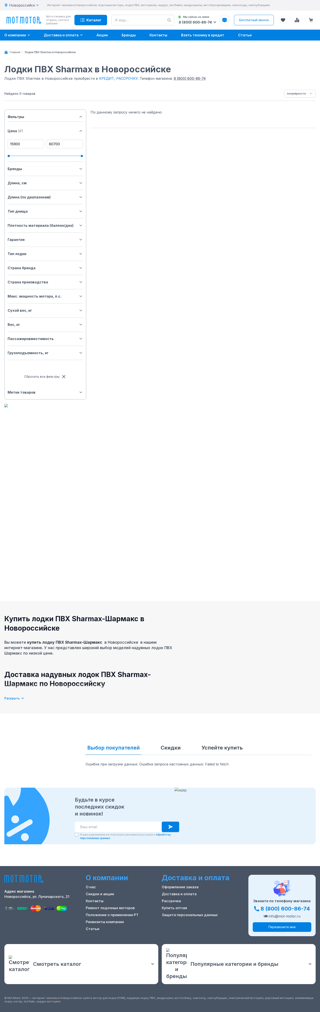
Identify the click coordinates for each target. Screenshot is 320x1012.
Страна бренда (21, 268)
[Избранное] (283, 20)
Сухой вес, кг (20, 310)
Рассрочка (171, 901)
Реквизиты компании (105, 922)
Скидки (171, 748)
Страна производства (28, 282)
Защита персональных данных (190, 915)
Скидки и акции (100, 894)
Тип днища (18, 211)
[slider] (9, 156)
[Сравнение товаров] (297, 20)
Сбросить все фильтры (41, 376)
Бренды (15, 169)
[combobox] (300, 94)
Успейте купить (222, 748)
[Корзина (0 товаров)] (311, 20)
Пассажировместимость (31, 339)
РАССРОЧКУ (127, 78)
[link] (50, 52)
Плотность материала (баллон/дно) (41, 225)
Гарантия (16, 239)
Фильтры (16, 117)
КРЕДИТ (106, 78)
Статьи (92, 929)
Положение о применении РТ (112, 915)
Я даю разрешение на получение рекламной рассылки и (125, 836)
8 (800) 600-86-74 (190, 78)
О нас (91, 887)
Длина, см (17, 183)
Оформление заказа (180, 887)
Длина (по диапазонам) (29, 197)
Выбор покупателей (113, 748)
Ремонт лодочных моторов (110, 908)
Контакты (94, 901)
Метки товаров (21, 392)
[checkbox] (76, 834)
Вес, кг (14, 324)
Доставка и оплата (179, 894)
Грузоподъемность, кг (28, 353)
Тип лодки (17, 254)
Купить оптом (174, 908)
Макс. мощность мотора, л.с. (34, 296)
